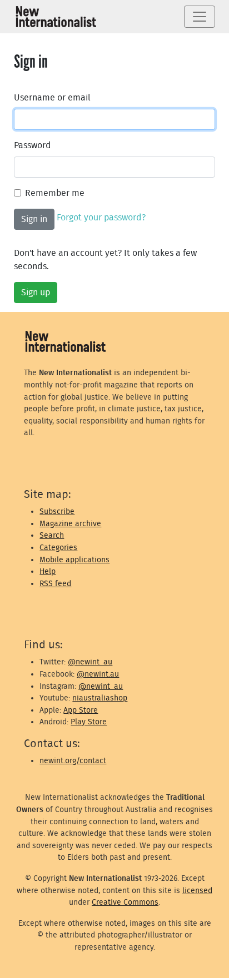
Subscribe (56, 511)
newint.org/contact (72, 761)
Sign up (35, 292)
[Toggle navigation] (199, 17)
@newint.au (98, 674)
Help (47, 571)
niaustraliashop (99, 698)
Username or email (52, 97)
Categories (58, 547)
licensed (197, 890)
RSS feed (55, 583)
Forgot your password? (101, 217)
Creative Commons (125, 902)
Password (32, 145)
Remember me (54, 193)
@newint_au (90, 662)
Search (51, 535)
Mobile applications (74, 560)
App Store (80, 710)
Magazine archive (70, 524)
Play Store (89, 722)
